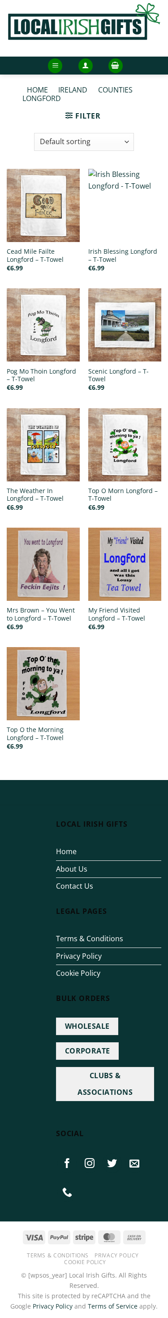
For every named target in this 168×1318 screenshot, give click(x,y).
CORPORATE (87, 1051)
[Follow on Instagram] (89, 1163)
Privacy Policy (79, 956)
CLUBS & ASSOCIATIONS (105, 1084)
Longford (41, 98)
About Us (71, 869)
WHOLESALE (87, 1026)
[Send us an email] (135, 1163)
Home (37, 90)
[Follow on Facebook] (67, 1163)
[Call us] (67, 1192)
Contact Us (74, 886)
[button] (55, 65)
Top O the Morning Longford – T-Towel (35, 733)
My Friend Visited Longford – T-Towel (116, 614)
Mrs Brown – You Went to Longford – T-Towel (41, 614)
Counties (115, 90)
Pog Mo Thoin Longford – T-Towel (41, 375)
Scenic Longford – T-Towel (118, 375)
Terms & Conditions (89, 938)
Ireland (72, 90)
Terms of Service (113, 1306)
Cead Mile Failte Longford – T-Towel (35, 255)
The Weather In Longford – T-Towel (35, 495)
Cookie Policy (78, 973)
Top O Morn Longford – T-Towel (123, 495)
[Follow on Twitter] (112, 1163)
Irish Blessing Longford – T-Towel (122, 255)
